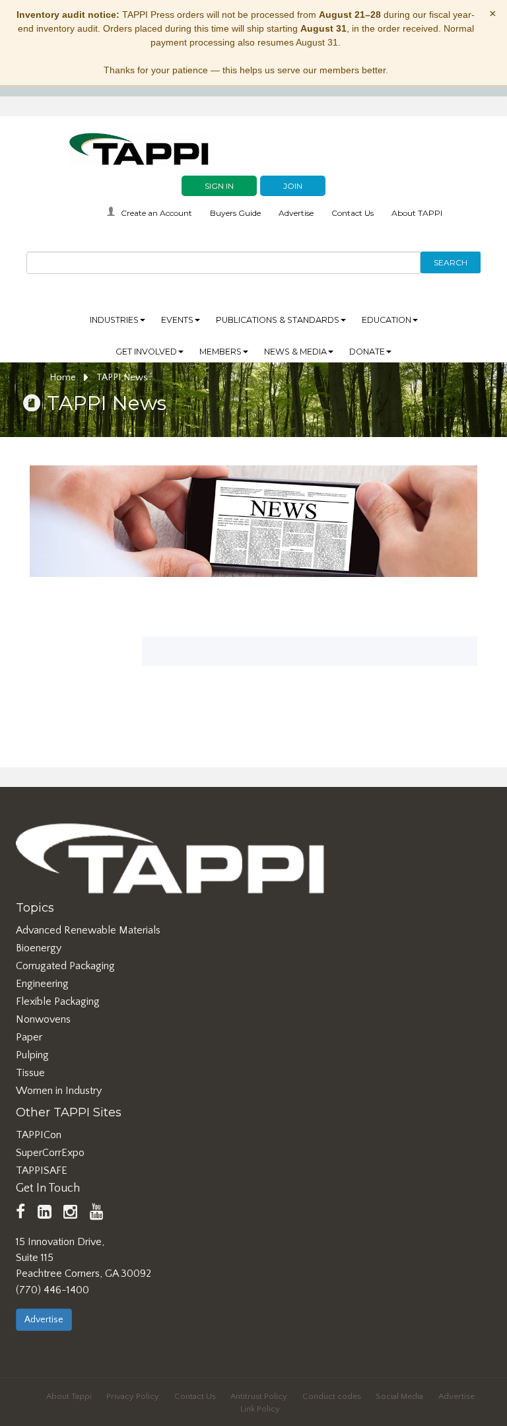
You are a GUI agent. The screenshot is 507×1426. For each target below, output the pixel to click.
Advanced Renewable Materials (88, 930)
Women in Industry (59, 1091)
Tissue (30, 1073)
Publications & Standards (277, 320)
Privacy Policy (132, 1396)
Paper (29, 1037)
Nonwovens (43, 1019)
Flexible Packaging (58, 1001)
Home (64, 377)
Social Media (399, 1396)
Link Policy (260, 1408)
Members (220, 351)
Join (292, 186)
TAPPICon (38, 1135)
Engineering (42, 984)
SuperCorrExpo (50, 1153)
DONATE (367, 351)
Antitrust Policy (258, 1396)
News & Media (295, 351)
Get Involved (146, 351)
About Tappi (69, 1396)
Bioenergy (38, 948)
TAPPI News (122, 377)
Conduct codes (331, 1396)
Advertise (296, 213)
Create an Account (156, 213)
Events (177, 320)
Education (386, 320)
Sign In (219, 186)
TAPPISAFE (41, 1170)
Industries (114, 320)
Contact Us (352, 213)
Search (450, 262)
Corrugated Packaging (65, 966)
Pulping (32, 1055)
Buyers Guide (235, 213)
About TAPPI (416, 213)
